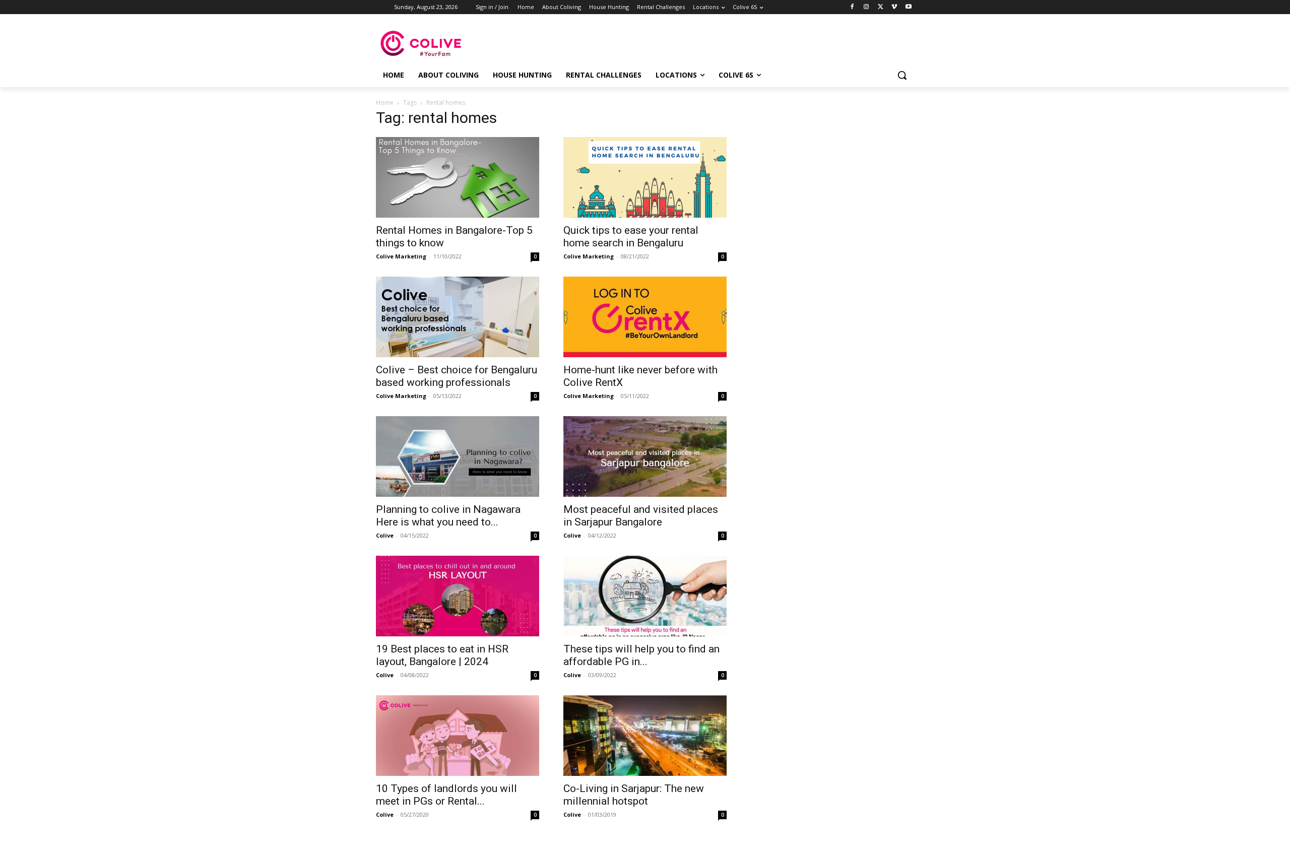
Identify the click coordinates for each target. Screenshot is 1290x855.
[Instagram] (866, 7)
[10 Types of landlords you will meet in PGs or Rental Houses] (457, 735)
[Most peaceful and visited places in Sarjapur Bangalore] (645, 456)
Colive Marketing (401, 256)
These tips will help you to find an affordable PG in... (641, 655)
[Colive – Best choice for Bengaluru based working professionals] (457, 317)
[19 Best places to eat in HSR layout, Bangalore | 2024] (457, 596)
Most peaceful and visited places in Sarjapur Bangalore (640, 515)
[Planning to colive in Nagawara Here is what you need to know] (457, 456)
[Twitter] (880, 7)
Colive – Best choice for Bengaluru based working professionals (456, 376)
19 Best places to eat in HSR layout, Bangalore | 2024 (442, 655)
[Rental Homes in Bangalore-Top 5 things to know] (457, 177)
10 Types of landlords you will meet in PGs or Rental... (446, 794)
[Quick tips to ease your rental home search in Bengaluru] (645, 177)
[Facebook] (852, 7)
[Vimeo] (894, 7)
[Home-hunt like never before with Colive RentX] (645, 317)
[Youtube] (908, 7)
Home (385, 102)
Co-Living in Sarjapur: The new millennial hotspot (633, 794)
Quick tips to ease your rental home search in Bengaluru (630, 236)
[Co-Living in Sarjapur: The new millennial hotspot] (645, 735)
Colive (385, 535)
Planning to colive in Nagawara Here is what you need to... (448, 515)
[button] (902, 75)
